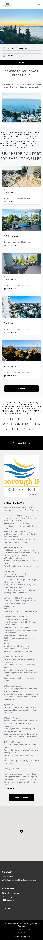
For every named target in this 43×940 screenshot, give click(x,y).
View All (21, 388)
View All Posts (21, 798)
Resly (28, 937)
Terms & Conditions (22, 929)
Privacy (22, 932)
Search (21, 62)
